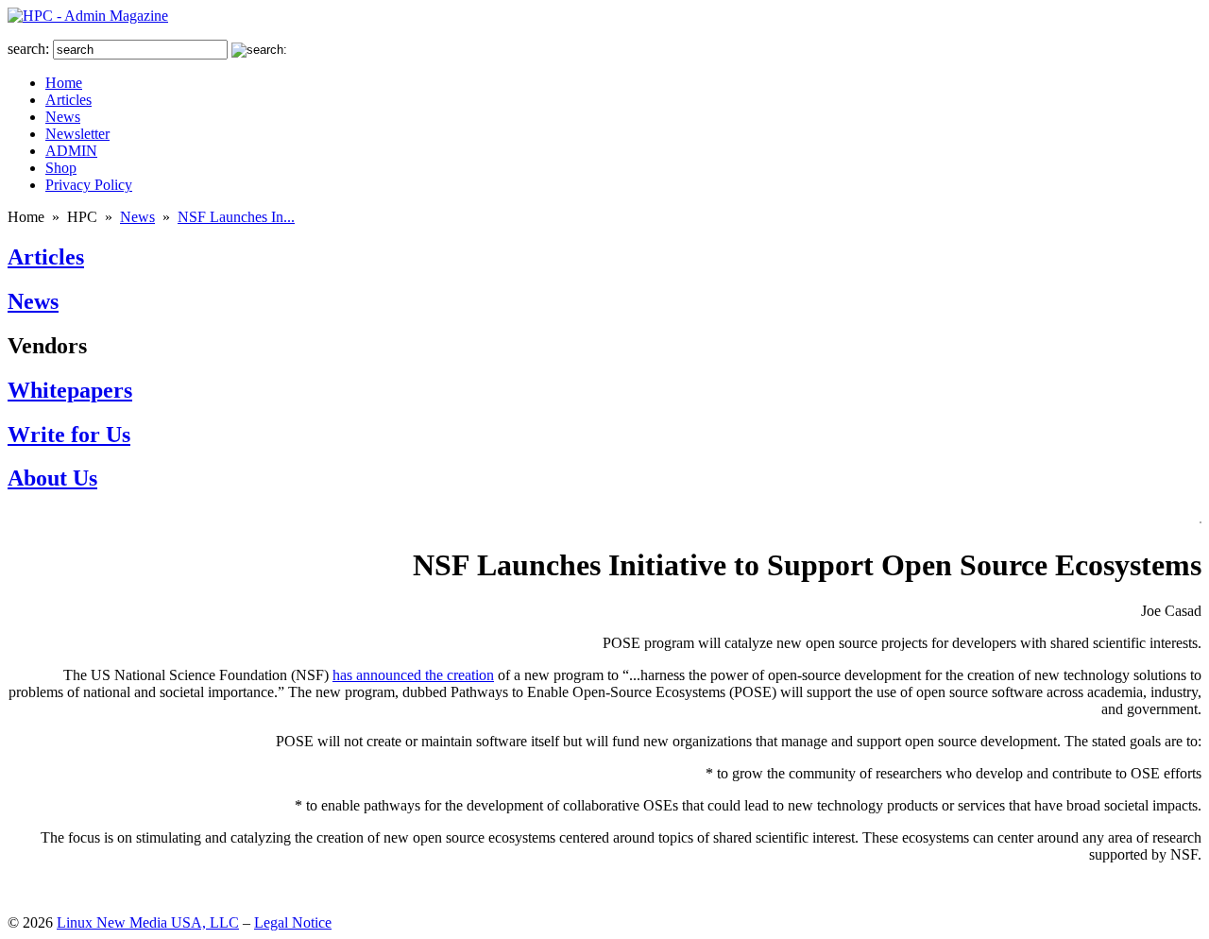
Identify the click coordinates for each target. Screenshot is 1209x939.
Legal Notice (293, 922)
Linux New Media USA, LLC (148, 922)
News (137, 217)
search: (28, 49)
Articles (46, 257)
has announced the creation (413, 675)
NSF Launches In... (236, 217)
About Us (52, 478)
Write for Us (69, 434)
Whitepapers (70, 390)
